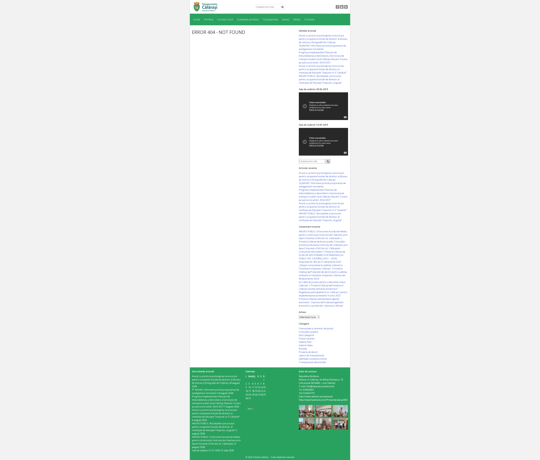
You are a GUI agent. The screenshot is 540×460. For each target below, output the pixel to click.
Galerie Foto (305, 341)
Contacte (309, 19)
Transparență (270, 19)
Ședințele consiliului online (313, 358)
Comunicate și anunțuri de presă (316, 328)
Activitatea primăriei (248, 19)
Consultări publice (308, 331)
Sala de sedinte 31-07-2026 (206, 450)
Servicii (285, 19)
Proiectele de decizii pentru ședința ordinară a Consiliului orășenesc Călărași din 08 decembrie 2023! (323, 275)
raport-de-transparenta (311, 355)
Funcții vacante (306, 338)
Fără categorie (306, 335)
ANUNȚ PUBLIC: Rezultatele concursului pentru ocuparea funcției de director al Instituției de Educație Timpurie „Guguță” (320, 79)
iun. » (250, 408)
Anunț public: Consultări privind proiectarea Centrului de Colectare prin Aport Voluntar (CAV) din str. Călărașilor (323, 245)
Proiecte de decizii (308, 352)
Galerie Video (306, 345)
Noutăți (303, 348)
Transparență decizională (312, 362)
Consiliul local (225, 19)
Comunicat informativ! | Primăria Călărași (320, 251)
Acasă (196, 19)
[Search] (282, 7)
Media (296, 19)
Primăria (208, 19)
